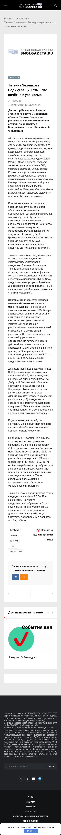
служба (13, 535)
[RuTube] (33, 779)
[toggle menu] (5, 5)
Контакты (30, 811)
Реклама (30, 802)
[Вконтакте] (21, 779)
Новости (22, 18)
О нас (30, 797)
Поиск (51, 766)
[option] (30, 641)
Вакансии (31, 807)
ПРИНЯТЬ (31, 831)
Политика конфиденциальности (30, 816)
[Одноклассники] (27, 779)
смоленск (14, 530)
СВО (13, 546)
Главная (8, 18)
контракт (14, 541)
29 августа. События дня (21, 657)
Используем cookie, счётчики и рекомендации (30, 827)
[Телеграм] (40, 779)
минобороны (16, 552)
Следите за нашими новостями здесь (43, 535)
